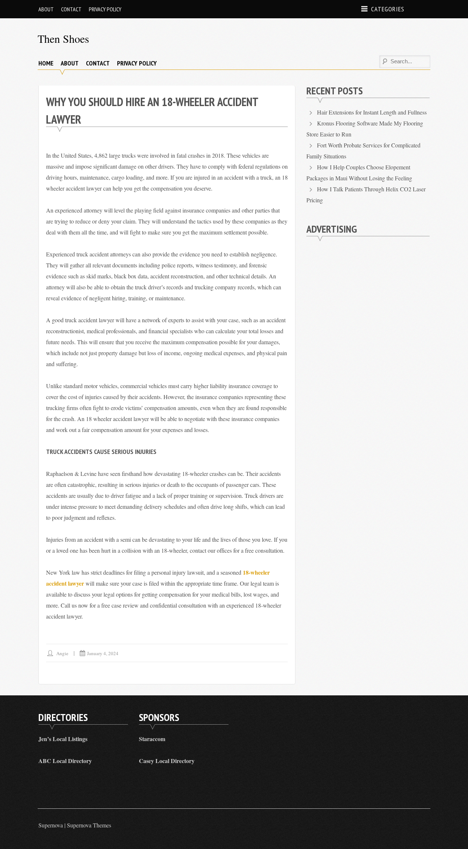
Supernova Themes (89, 825)
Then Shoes (63, 38)
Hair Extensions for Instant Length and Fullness (372, 112)
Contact (71, 9)
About (46, 9)
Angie (62, 653)
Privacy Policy (105, 9)
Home (45, 63)
